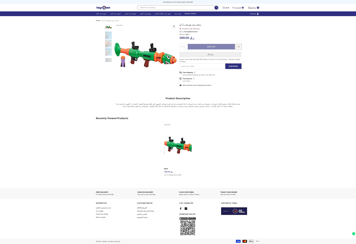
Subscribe (233, 66)
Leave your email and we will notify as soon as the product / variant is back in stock (209, 60)
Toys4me (104, 241)
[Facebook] (180, 208)
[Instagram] (186, 208)
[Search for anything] (178, 7)
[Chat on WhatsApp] (353, 233)
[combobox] (175, 8)
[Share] (174, 26)
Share (174, 26)
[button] (253, 8)
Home (98, 20)
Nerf (187, 34)
